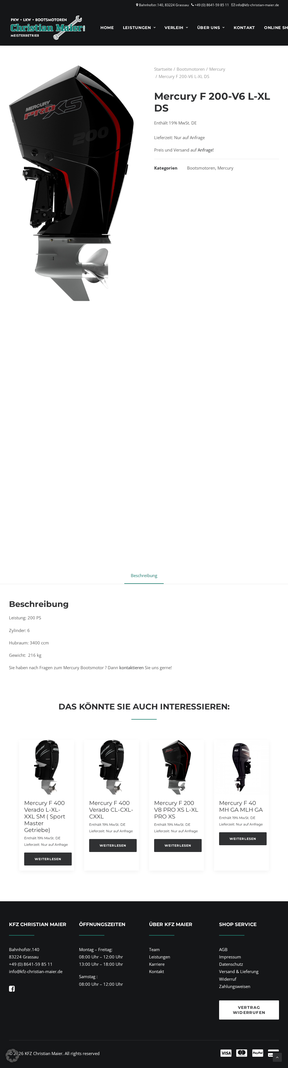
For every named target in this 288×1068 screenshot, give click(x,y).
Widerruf (227, 979)
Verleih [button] (174, 27)
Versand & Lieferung (238, 971)
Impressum (230, 957)
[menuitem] (107, 27)
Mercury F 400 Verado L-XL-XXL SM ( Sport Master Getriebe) (44, 816)
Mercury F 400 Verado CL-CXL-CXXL (111, 810)
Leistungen (137, 27)
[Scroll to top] (277, 1057)
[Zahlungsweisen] (209, 1053)
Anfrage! (206, 150)
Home (107, 27)
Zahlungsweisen (234, 986)
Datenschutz (231, 964)
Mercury (217, 69)
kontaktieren (131, 667)
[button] (46, 767)
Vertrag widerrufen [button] (249, 1010)
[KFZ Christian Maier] (47, 27)
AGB (223, 949)
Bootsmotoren (191, 69)
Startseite (163, 69)
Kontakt (244, 27)
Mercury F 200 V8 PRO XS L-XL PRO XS (176, 810)
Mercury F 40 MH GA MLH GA (241, 806)
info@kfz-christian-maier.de (257, 5)
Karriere (157, 964)
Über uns (208, 27)
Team (154, 949)
